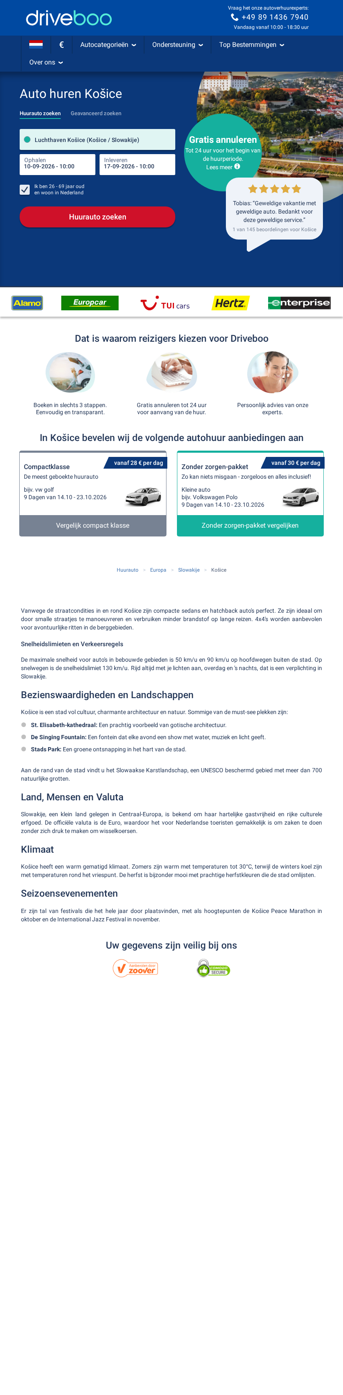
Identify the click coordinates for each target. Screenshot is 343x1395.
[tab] (40, 111)
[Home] (69, 17)
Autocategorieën (104, 45)
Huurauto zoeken (97, 216)
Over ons (42, 62)
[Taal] (36, 45)
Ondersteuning (173, 45)
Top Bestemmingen (247, 45)
